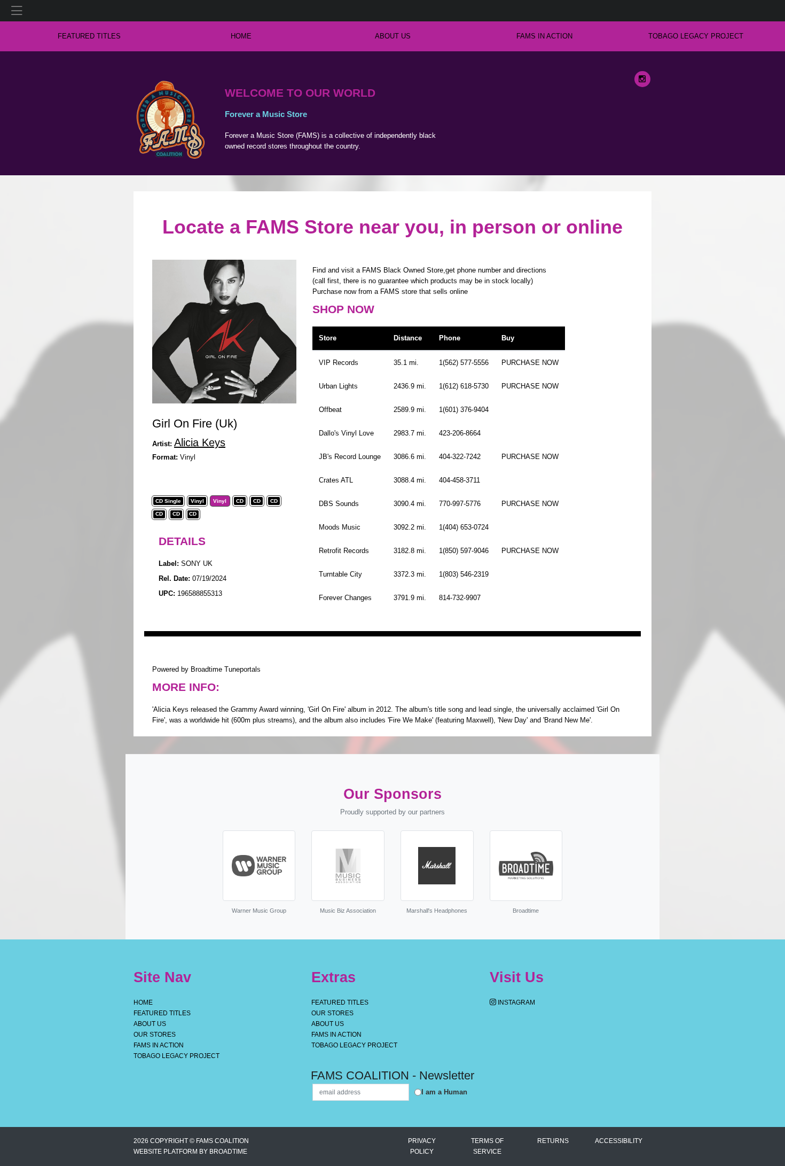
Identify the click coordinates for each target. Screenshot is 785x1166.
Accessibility (618, 1141)
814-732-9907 (460, 598)
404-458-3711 (459, 480)
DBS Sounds (339, 504)
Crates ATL (336, 480)
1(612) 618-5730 (464, 386)
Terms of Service (487, 1146)
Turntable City (340, 574)
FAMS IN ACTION (544, 36)
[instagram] (642, 79)
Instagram (515, 1002)
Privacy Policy (422, 1146)
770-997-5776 (460, 504)
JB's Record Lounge (350, 457)
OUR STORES (155, 1034)
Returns (553, 1141)
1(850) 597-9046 (464, 551)
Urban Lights (338, 386)
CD (240, 501)
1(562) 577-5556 (464, 363)
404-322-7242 (460, 457)
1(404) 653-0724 (464, 527)
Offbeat (330, 410)
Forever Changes (345, 598)
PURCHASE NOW (530, 363)
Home (143, 1002)
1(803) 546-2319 (464, 574)
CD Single (168, 501)
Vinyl (197, 501)
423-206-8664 (460, 433)
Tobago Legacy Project (695, 36)
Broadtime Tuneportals (226, 669)
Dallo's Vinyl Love (346, 433)
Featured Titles (89, 36)
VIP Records (338, 363)
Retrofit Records (344, 551)
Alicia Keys (199, 442)
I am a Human (444, 1092)
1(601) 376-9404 (464, 410)
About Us (393, 36)
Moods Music (339, 527)
